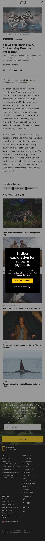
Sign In (30, 287)
